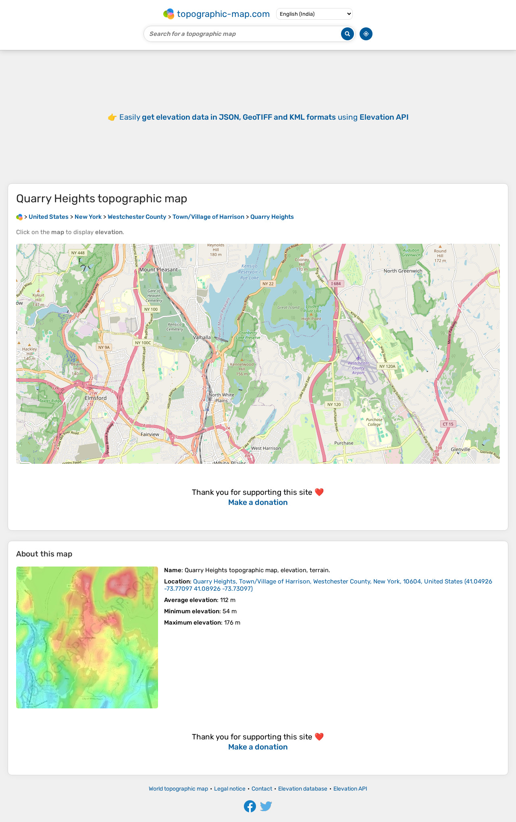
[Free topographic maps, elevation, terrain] (19, 216)
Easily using (264, 117)
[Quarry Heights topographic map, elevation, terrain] (87, 637)
